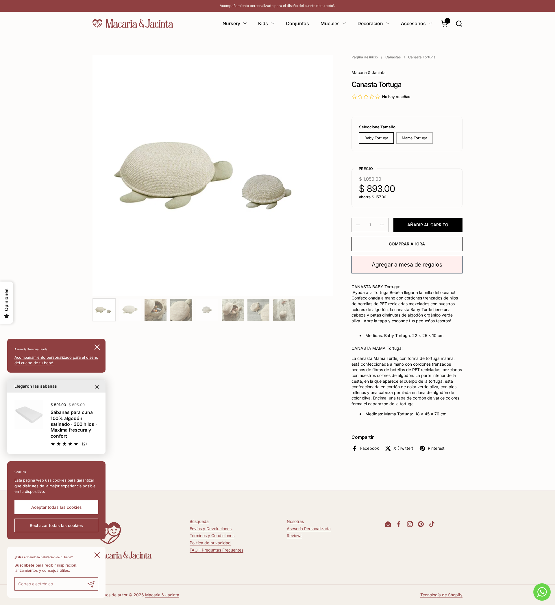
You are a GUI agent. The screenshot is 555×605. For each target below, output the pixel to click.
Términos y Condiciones (212, 535)
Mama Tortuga (414, 138)
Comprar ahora (407, 243)
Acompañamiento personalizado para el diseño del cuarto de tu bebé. (277, 6)
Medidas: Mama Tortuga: (390, 413)
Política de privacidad (210, 542)
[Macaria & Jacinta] (132, 23)
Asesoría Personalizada (309, 528)
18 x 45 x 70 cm (430, 413)
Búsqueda (199, 521)
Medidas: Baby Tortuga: (388, 335)
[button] (458, 23)
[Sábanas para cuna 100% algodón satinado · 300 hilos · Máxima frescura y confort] (28, 414)
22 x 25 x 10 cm (427, 335)
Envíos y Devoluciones (211, 528)
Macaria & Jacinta (369, 72)
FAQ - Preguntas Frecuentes (216, 549)
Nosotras (295, 521)
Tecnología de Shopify (441, 594)
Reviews (294, 535)
